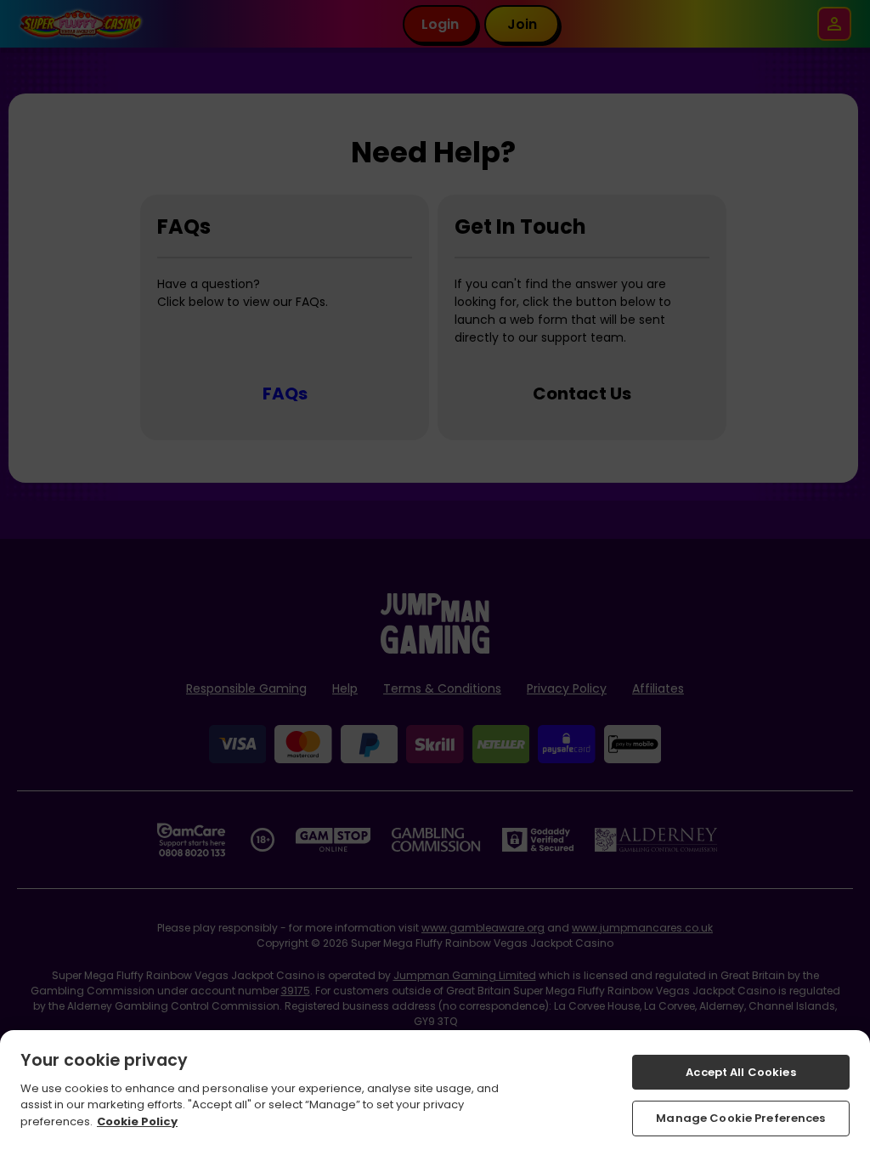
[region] (435, 1095)
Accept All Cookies (740, 1072)
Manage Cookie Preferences (740, 1118)
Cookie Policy (137, 1121)
